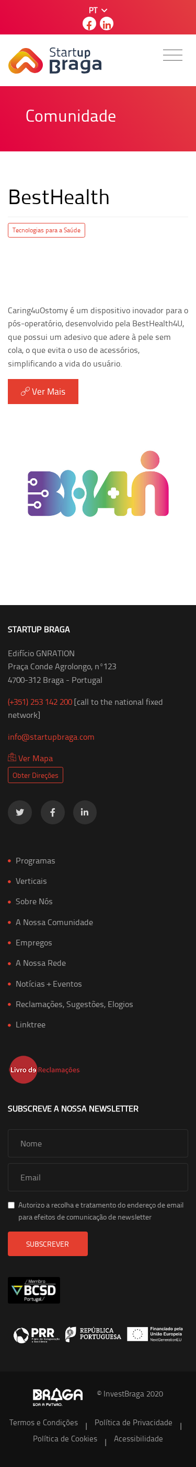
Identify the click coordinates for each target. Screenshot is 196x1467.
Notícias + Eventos (49, 983)
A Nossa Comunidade (54, 922)
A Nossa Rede (41, 962)
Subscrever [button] (47, 1244)
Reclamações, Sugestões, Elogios (74, 1004)
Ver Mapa (34, 758)
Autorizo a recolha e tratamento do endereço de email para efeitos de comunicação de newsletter (100, 1210)
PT (94, 10)
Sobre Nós (34, 901)
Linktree (30, 1024)
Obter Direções (36, 775)
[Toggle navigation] (173, 55)
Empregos (34, 942)
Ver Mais (47, 391)
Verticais (31, 880)
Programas (35, 860)
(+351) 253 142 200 (40, 701)
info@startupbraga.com (51, 736)
